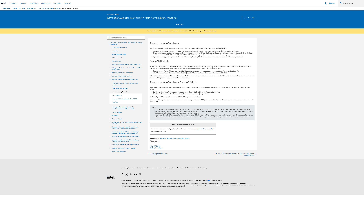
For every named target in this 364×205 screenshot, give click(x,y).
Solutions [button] (34, 3)
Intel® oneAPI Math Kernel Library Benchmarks (125, 136)
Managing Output (117, 119)
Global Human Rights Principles (238, 185)
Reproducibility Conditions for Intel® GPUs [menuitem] (125, 99)
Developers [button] (46, 3)
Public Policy (202, 168)
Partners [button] (57, 3)
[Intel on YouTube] (135, 174)
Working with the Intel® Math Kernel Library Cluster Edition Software (127, 123)
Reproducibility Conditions (121, 92)
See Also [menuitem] (115, 102)
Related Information (118, 58)
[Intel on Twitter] (126, 174)
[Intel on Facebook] (122, 174)
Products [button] (13, 3)
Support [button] (23, 3)
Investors (160, 168)
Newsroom (151, 168)
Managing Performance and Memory (122, 72)
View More (179, 24)
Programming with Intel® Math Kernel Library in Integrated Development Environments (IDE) (125, 132)
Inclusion (194, 168)
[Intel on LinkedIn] (131, 174)
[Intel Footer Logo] (111, 177)
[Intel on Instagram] (140, 174)
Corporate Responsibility (180, 168)
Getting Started (116, 61)
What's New (115, 51)
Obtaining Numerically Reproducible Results (125, 79)
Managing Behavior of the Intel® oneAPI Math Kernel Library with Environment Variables (125, 127)
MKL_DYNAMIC (155, 146)
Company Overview (128, 168)
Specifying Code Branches (120, 88)
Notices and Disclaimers (119, 152)
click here (194, 31)
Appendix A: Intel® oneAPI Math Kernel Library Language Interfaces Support (125, 140)
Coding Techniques (156, 148)
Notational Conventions (119, 54)
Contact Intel (141, 168)
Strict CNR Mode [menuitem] (117, 96)
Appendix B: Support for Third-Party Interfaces (125, 144)
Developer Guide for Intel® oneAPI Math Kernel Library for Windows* (126, 43)
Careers (167, 168)
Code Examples (117, 112)
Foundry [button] (67, 3)
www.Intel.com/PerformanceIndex (205, 129)
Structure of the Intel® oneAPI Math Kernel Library (126, 64)
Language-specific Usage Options (122, 76)
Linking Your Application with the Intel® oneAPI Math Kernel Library (127, 68)
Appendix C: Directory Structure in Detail (123, 148)
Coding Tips (115, 115)
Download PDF (249, 18)
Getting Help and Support (119, 47)
